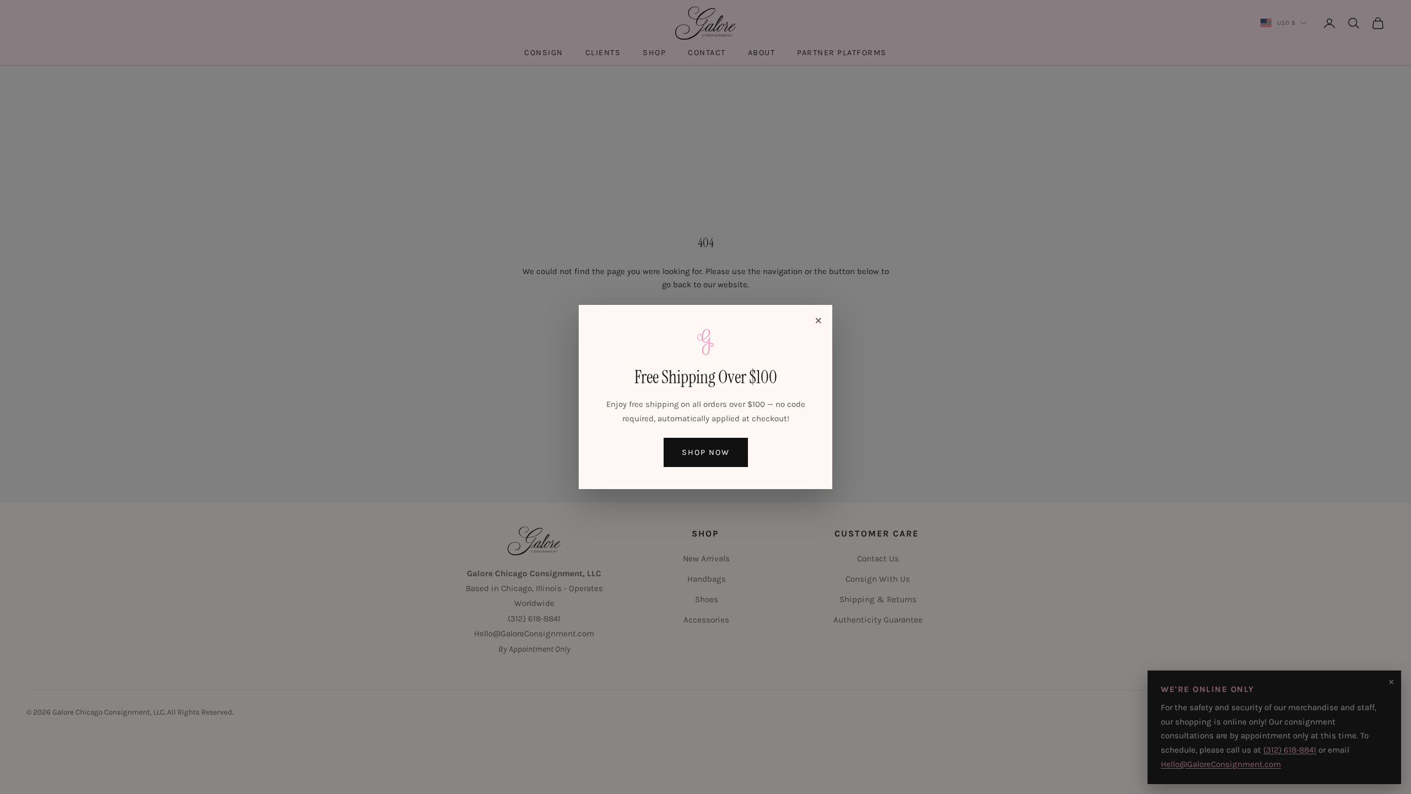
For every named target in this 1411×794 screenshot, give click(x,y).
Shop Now (706, 452)
